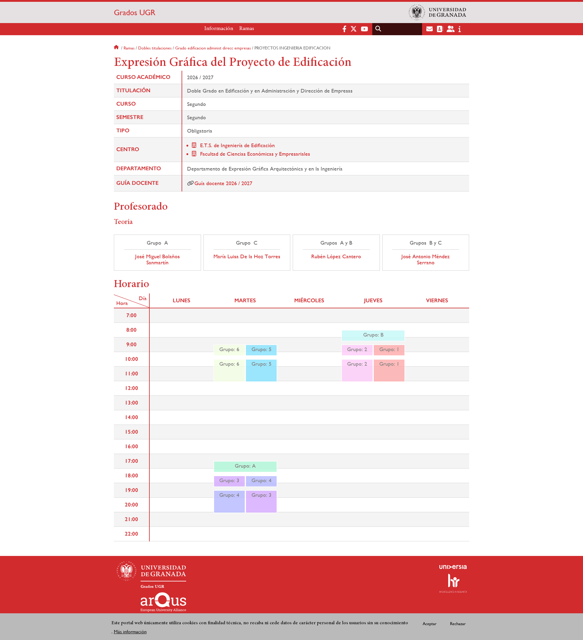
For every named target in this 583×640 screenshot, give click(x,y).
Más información (130, 631)
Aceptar (430, 623)
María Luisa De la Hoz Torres (246, 256)
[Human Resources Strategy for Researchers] (453, 583)
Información (218, 29)
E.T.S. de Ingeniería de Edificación (237, 145)
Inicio (117, 48)
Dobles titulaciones (155, 48)
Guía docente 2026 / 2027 (223, 183)
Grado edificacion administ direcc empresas (213, 48)
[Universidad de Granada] (437, 12)
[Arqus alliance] (163, 602)
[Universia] (453, 567)
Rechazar (458, 623)
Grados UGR (134, 12)
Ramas (246, 29)
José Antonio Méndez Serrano (425, 259)
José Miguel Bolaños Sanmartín (157, 259)
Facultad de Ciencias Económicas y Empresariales (255, 154)
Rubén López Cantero (336, 256)
